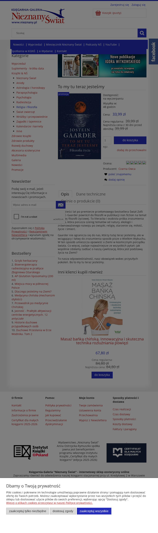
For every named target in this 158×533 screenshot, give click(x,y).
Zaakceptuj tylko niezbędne (27, 511)
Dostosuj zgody (63, 511)
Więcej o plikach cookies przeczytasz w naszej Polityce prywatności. (49, 503)
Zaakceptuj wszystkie (94, 511)
